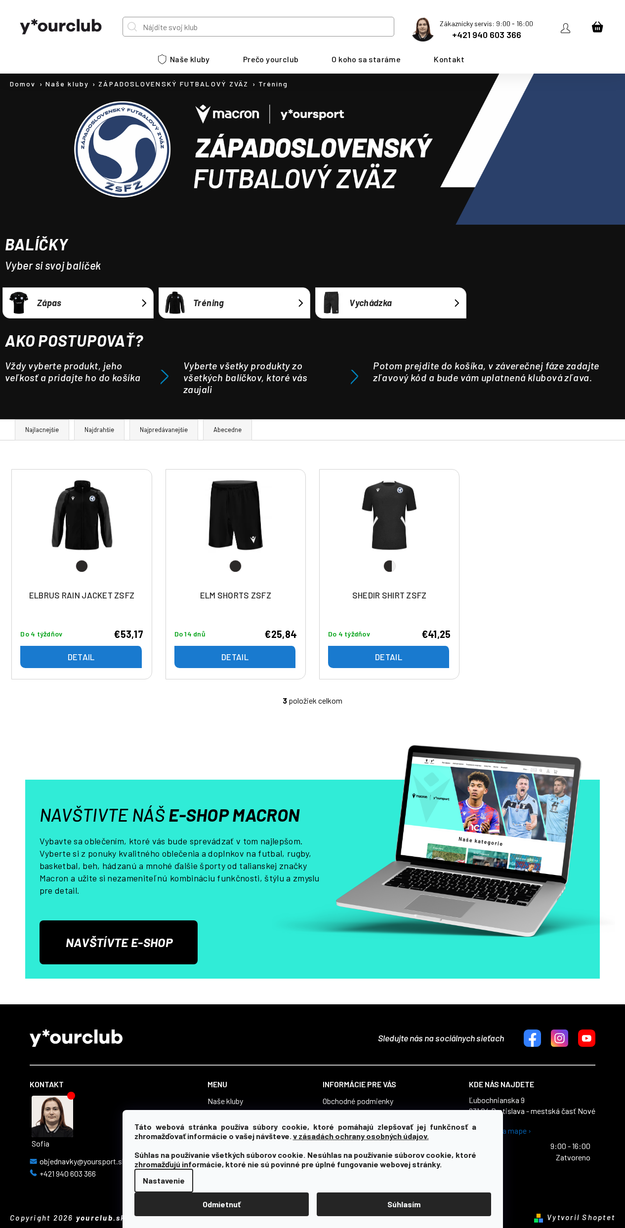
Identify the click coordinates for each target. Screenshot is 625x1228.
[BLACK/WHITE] (389, 531)
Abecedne (227, 430)
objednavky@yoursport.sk (83, 1161)
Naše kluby (225, 1101)
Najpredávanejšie (164, 430)
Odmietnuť (222, 1204)
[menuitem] (184, 59)
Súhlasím (403, 1204)
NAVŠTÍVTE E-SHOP (119, 942)
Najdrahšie (99, 430)
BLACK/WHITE (389, 566)
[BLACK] (82, 531)
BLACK (81, 566)
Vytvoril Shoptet (581, 1217)
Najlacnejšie (42, 430)
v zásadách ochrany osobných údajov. (361, 1136)
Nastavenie (164, 1180)
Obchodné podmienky (358, 1101)
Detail (81, 657)
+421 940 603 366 (486, 34)
